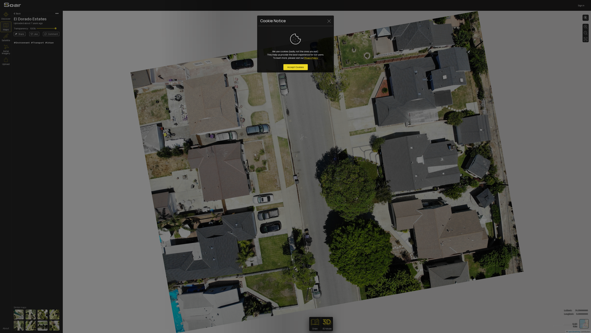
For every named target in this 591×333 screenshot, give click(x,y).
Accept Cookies (295, 67)
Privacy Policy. (311, 57)
